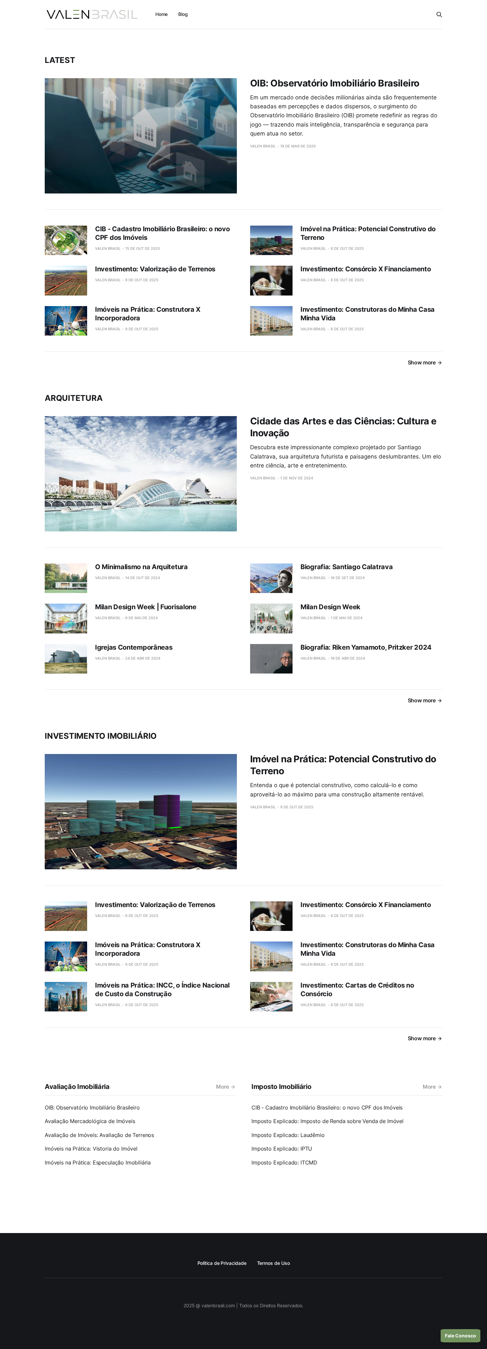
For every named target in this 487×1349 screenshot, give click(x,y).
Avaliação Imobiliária (77, 1087)
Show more (422, 362)
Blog (183, 14)
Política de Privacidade (221, 1263)
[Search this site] (439, 15)
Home (161, 14)
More (222, 1086)
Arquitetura (73, 398)
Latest (60, 60)
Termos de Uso (273, 1263)
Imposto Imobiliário (281, 1087)
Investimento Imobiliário (101, 736)
